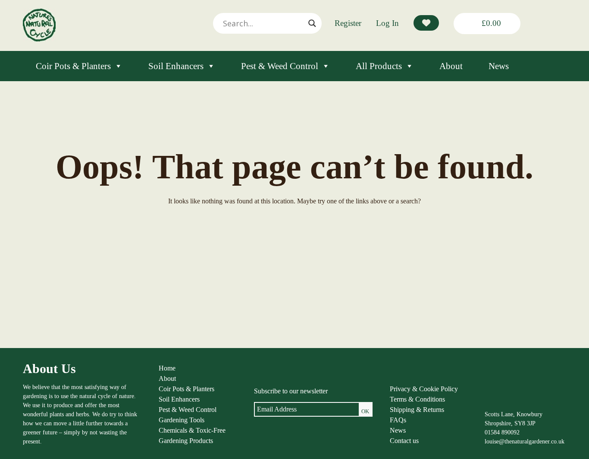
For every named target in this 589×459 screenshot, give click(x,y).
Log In (387, 23)
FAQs (398, 420)
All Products (379, 66)
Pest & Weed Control (279, 66)
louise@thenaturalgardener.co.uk (524, 441)
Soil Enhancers (176, 66)
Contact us (404, 440)
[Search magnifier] (312, 23)
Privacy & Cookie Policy (424, 389)
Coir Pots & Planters (73, 66)
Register (348, 23)
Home (167, 368)
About (451, 66)
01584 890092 (502, 432)
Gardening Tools (181, 420)
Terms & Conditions (417, 399)
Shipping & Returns (417, 409)
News (499, 66)
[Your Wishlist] (426, 23)
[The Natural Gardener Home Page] (39, 39)
